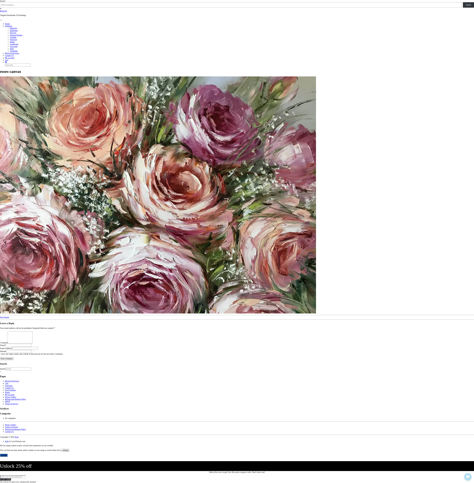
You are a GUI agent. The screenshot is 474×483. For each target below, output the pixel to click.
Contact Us (9, 55)
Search (2, 1)
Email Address (6, 348)
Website (3, 351)
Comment (4, 343)
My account (9, 58)
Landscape (14, 44)
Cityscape (14, 46)
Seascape (13, 40)
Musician (13, 28)
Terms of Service (11, 404)
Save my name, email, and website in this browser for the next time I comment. (32, 354)
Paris (12, 49)
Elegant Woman (16, 35)
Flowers (13, 33)
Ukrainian (14, 51)
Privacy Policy (10, 397)
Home (7, 24)
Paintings (8, 26)
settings (65, 450)
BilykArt (3, 11)
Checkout (8, 386)
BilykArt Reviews (12, 53)
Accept (4, 455)
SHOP (7, 401)
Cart (6, 60)
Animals (13, 37)
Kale (17, 437)
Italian (12, 42)
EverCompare (10, 390)
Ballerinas (14, 31)
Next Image (4, 317)
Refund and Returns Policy (15, 399)
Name (3, 345)
